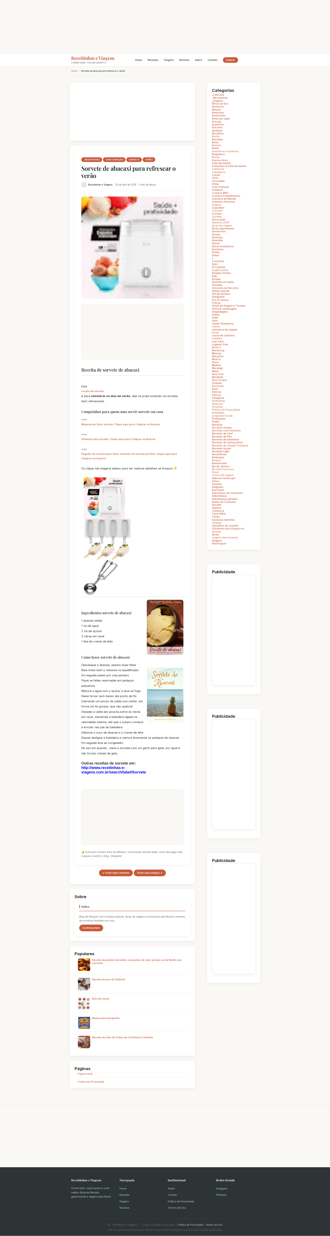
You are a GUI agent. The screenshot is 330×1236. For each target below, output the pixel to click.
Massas (216, 353)
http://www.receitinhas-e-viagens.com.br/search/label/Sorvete (113, 770)
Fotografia (218, 296)
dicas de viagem (222, 225)
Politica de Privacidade (91, 1081)
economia (218, 261)
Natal (215, 371)
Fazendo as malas (223, 281)
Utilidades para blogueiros (228, 528)
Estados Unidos (221, 273)
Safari (215, 481)
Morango (217, 368)
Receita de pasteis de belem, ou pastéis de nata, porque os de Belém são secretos (137, 961)
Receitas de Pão (222, 436)
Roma (215, 472)
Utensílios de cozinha (225, 525)
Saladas (217, 484)
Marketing (218, 350)
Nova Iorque (219, 379)
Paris (215, 388)
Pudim (215, 421)
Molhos (216, 365)
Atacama (217, 127)
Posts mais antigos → (149, 872)
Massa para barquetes (106, 1018)
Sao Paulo (218, 490)
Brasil (215, 148)
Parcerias (218, 385)
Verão (215, 534)
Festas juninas (220, 290)
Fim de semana (221, 293)
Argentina (218, 124)
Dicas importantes (223, 228)
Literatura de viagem (224, 329)
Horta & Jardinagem (224, 308)
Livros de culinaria (223, 335)
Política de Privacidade (181, 1201)
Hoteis (216, 314)
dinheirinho (219, 231)
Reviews (184, 59)
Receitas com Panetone (226, 430)
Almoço (216, 109)
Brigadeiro (218, 154)
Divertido (217, 240)
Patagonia (218, 397)
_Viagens (217, 100)
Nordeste (217, 377)
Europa (216, 279)
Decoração (219, 219)
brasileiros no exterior (225, 151)
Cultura (216, 204)
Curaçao (217, 210)
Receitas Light (220, 451)
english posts (220, 270)
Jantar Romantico (223, 323)
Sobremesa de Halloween (227, 492)
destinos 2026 (220, 222)
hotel (215, 317)
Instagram (222, 1188)
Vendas (216, 531)
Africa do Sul (220, 103)
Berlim (215, 136)
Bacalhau (217, 133)
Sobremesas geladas (225, 498)
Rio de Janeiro (221, 466)
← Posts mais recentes (115, 872)
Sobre (198, 59)
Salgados (217, 486)
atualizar (217, 130)
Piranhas (217, 406)
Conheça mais (91, 927)
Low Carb (218, 341)
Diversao (217, 237)
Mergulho (218, 356)
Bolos (215, 142)
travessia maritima (223, 519)
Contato (212, 59)
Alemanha (218, 106)
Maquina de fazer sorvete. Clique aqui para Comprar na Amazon (120, 424)
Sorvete (216, 504)
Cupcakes (218, 207)
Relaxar (216, 460)
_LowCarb (218, 94)
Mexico (216, 359)
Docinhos (217, 249)
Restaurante (219, 463)
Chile (215, 177)
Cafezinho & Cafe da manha (229, 166)
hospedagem (220, 311)
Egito (215, 264)
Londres (217, 338)
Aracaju (216, 121)
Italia (215, 320)
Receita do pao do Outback (108, 979)
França (216, 302)
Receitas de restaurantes (227, 442)
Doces (216, 243)
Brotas (216, 157)
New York (218, 374)
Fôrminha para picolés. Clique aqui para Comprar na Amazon (118, 439)
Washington (219, 543)
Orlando (217, 383)
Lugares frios (220, 344)
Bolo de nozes (100, 998)
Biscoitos (217, 139)
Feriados (217, 284)
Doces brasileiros (222, 246)
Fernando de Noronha (225, 287)
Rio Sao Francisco (223, 469)
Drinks (216, 252)
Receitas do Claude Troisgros (230, 445)
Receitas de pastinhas (225, 439)
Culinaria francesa (223, 201)
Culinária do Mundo (224, 198)
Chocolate (218, 181)
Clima (215, 183)
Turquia (216, 522)
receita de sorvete (92, 391)
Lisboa (216, 326)
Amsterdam (219, 115)
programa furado (222, 415)
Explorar (230, 60)
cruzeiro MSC (220, 192)
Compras (217, 189)
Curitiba (217, 216)
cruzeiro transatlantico (226, 195)
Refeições (218, 457)
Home (138, 59)
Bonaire (216, 145)
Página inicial (85, 1073)
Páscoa (216, 394)
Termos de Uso (177, 1207)
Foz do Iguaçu (220, 299)
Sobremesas (219, 495)
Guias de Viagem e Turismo (228, 305)
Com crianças (220, 186)
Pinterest (217, 403)
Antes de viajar (221, 118)
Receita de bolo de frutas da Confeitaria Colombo (122, 1037)
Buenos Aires (220, 160)
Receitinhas (219, 454)
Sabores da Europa (223, 478)
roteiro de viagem (222, 475)
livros (215, 332)
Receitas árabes (222, 427)
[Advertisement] (165, 27)
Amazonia (218, 112)
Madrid (216, 347)
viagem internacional (225, 537)
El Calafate (218, 267)
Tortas (216, 516)
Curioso (217, 213)
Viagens (169, 59)
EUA (214, 276)
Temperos (218, 510)
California (218, 168)
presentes (218, 412)
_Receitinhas (220, 97)
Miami (215, 362)
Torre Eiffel (219, 513)
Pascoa (216, 391)
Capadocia (218, 172)
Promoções (219, 418)
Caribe (216, 175)
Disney (216, 234)
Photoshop (218, 400)
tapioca (216, 507)
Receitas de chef (222, 433)
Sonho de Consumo (224, 501)
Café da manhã (221, 163)
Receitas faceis (221, 448)
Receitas (153, 59)
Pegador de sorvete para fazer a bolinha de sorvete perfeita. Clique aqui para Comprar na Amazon (129, 456)
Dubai (215, 255)
